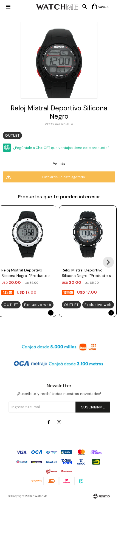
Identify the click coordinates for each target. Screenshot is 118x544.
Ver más (59, 163)
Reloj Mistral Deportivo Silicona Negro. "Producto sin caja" (27, 273)
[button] (108, 262)
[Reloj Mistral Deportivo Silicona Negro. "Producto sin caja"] (88, 234)
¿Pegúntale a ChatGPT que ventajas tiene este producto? (61, 147)
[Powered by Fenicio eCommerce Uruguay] (101, 496)
